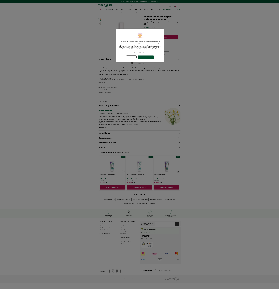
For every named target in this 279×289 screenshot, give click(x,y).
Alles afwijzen (131, 57)
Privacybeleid (155, 48)
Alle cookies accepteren (145, 57)
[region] (140, 45)
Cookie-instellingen (140, 52)
